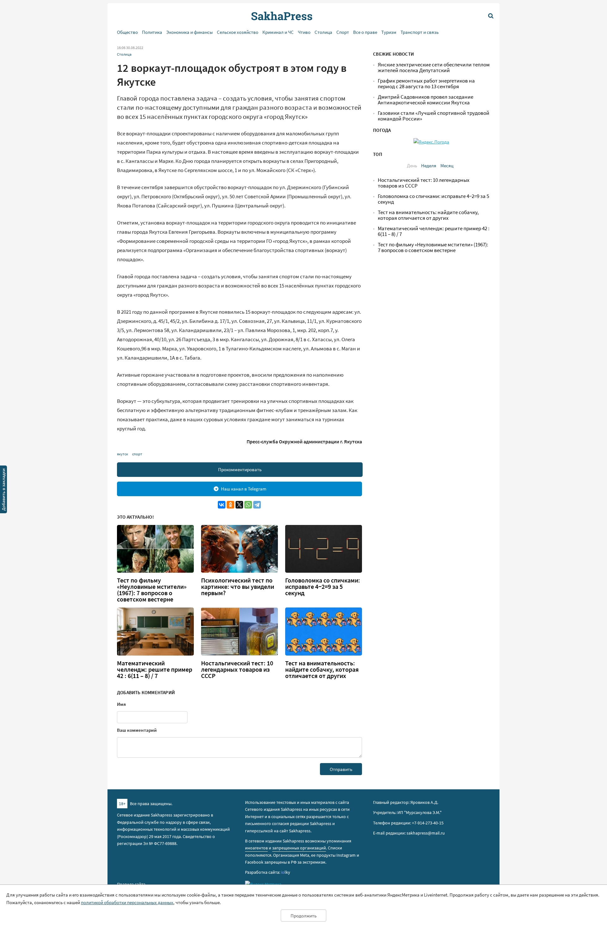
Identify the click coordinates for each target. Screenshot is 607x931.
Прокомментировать (239, 469)
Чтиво (304, 32)
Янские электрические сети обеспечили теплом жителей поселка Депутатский (434, 67)
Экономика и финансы (189, 32)
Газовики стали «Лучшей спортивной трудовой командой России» (433, 116)
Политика (152, 32)
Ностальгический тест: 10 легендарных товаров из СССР (237, 669)
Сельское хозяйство (237, 32)
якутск (122, 454)
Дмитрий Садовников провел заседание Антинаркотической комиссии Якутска (425, 100)
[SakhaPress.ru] (3, 490)
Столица (323, 32)
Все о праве (365, 32)
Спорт (342, 32)
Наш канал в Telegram (243, 489)
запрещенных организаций (299, 848)
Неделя (428, 166)
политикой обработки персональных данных (127, 902)
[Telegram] (257, 505)
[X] (239, 505)
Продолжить (303, 916)
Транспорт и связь (419, 32)
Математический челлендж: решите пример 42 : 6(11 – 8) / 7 (154, 669)
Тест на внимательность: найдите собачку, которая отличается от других (322, 669)
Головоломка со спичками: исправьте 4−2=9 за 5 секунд (322, 586)
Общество (127, 32)
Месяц (446, 166)
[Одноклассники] (230, 505)
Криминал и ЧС (278, 32)
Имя (121, 704)
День (412, 166)
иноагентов (256, 848)
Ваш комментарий (137, 730)
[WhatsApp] (248, 505)
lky (285, 872)
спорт (137, 454)
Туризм (388, 32)
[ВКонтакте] (221, 505)
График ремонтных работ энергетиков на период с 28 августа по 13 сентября (426, 83)
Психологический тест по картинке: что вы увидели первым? (237, 586)
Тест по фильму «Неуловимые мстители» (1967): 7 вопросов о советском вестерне (152, 589)
